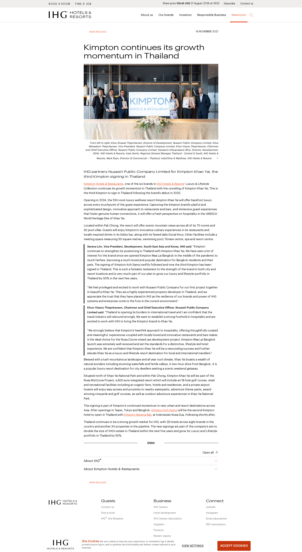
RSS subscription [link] (216, 524)
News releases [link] (97, 32)
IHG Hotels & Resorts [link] (170, 184)
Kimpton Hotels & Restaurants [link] (103, 184)
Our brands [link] (166, 15)
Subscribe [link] (229, 3)
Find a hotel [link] (108, 513)
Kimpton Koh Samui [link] (164, 410)
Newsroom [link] (239, 15)
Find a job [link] (83, 4)
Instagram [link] (212, 513)
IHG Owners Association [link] (168, 519)
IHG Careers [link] (161, 507)
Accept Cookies (234, 545)
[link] (75, 19)
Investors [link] (185, 15)
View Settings (193, 545)
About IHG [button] (92, 460)
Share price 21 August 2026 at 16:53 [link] (191, 3)
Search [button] (251, 15)
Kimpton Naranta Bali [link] (137, 414)
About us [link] (147, 15)
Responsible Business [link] (211, 15)
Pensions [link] (159, 530)
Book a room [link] (59, 4)
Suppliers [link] (159, 524)
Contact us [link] (246, 3)
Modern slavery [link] (162, 536)
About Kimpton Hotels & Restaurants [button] (111, 469)
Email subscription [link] (216, 519)
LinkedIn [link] (210, 507)
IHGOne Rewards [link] (112, 518)
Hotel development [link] (165, 513)
